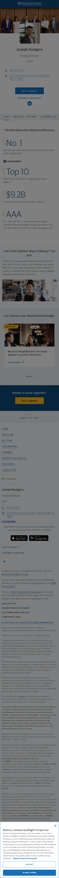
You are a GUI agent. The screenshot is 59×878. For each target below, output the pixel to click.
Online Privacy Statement (25, 859)
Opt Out (29, 864)
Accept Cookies (30, 873)
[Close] (55, 826)
